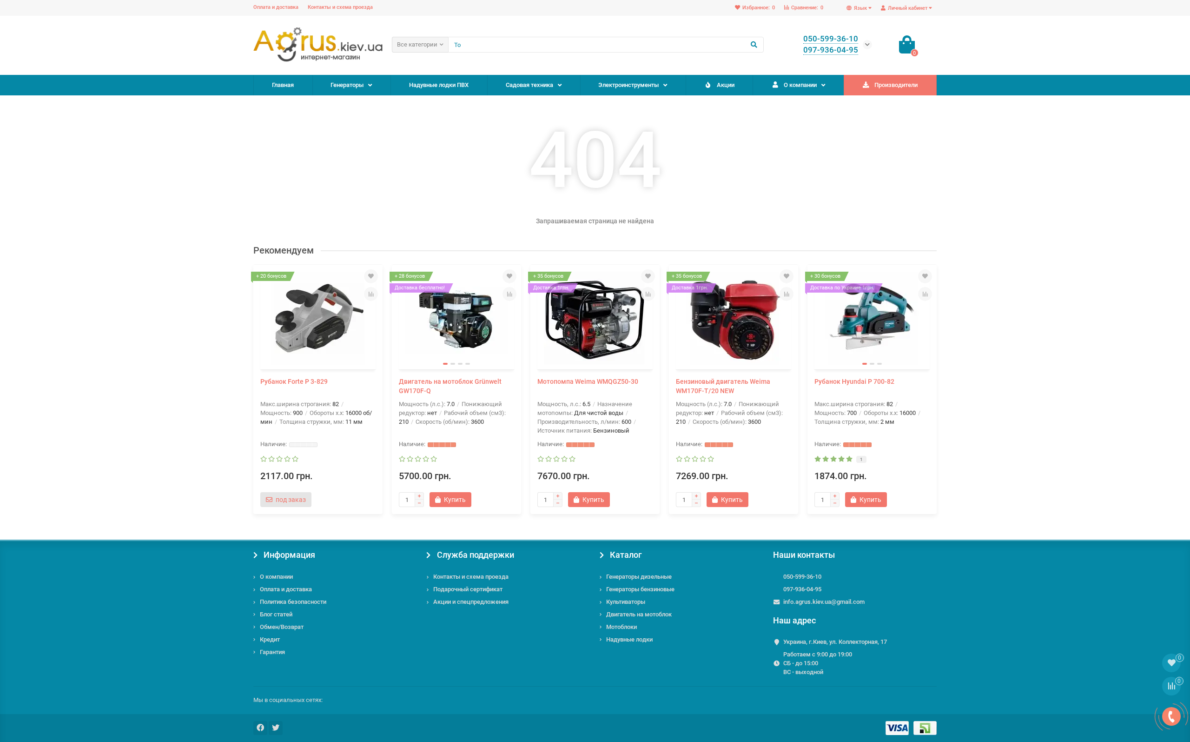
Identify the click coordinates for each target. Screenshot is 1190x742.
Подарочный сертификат (467, 589)
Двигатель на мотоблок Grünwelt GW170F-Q (450, 386)
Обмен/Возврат (282, 626)
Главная (283, 84)
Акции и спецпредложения (471, 601)
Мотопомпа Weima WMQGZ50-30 (587, 381)
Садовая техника (529, 84)
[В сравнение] (371, 294)
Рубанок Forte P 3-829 (294, 381)
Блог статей (276, 614)
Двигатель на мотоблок (639, 614)
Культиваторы (625, 601)
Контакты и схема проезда (340, 7)
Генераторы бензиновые (640, 589)
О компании (800, 84)
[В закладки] (371, 276)
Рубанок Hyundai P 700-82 (854, 381)
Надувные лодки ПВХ (439, 84)
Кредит (270, 639)
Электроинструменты (628, 84)
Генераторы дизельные (639, 576)
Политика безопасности (293, 601)
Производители (896, 84)
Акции (725, 84)
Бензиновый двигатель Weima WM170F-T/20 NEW (723, 386)
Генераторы (347, 84)
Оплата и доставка (275, 7)
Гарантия (272, 651)
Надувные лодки (629, 639)
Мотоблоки (621, 626)
